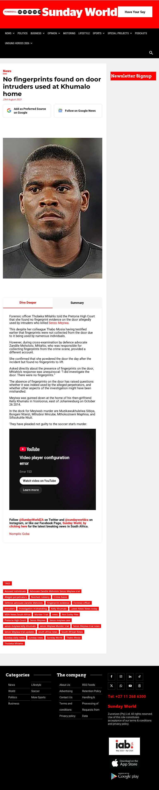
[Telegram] (61, 126)
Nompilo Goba (19, 534)
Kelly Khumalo (59, 608)
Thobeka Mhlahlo (14, 643)
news (55, 614)
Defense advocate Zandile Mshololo (24, 602)
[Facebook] (32, 126)
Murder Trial (41, 614)
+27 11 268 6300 (131, 696)
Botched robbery (40, 597)
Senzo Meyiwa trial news (86, 626)
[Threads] (139, 686)
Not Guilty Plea (70, 614)
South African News (72, 631)
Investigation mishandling (33, 608)
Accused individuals (15, 591)
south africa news (47, 631)
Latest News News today (84, 608)
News (7, 71)
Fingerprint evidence (58, 602)
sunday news (36, 637)
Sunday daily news (15, 637)
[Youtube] (130, 686)
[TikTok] (139, 676)
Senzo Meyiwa (59, 323)
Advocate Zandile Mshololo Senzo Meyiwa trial (55, 591)
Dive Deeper (27, 302)
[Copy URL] (80, 126)
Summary (77, 302)
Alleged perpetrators (16, 597)
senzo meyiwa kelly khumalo (20, 626)
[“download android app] (124, 781)
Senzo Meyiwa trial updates (19, 631)
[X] (51, 126)
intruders (10, 608)
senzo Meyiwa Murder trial (54, 626)
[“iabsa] (124, 755)
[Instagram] (120, 676)
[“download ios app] (124, 768)
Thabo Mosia (73, 637)
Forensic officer (81, 602)
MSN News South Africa (17, 614)
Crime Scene (60, 597)
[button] (151, 53)
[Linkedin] (41, 126)
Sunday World (54, 637)
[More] (89, 126)
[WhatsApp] (70, 126)
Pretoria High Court (15, 620)
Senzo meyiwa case (59, 620)
